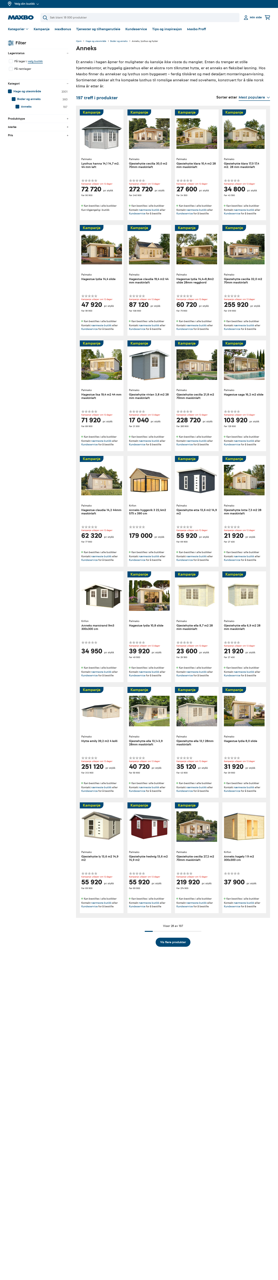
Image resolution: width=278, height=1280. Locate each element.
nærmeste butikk (149, 210)
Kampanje (42, 29)
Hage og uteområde (96, 41)
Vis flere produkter (173, 942)
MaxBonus (63, 29)
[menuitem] (38, 91)
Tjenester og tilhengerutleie (98, 29)
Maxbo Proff (196, 29)
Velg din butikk (24, 4)
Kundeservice (136, 29)
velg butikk (35, 61)
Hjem (79, 41)
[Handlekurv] (267, 17)
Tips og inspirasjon (167, 29)
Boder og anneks (119, 41)
